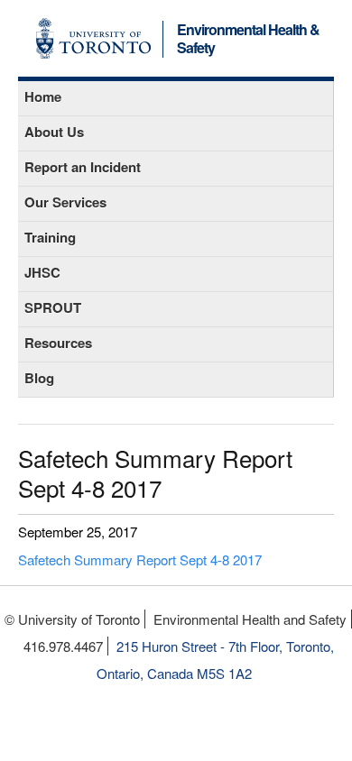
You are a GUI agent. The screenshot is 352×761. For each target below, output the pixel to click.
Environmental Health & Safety (248, 40)
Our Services (65, 202)
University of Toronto (93, 38)
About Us (54, 132)
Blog (39, 378)
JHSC (42, 272)
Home (42, 96)
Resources (58, 343)
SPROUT (52, 307)
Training (50, 237)
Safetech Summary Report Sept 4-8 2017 (140, 559)
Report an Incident (82, 167)
